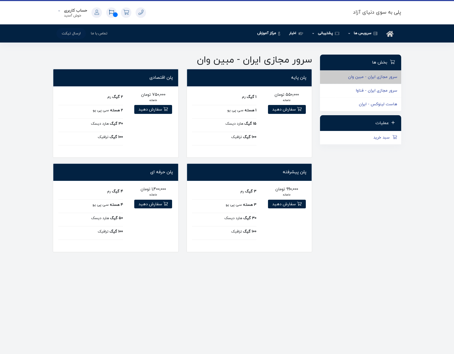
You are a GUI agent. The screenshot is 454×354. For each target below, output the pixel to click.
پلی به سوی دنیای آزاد (377, 12)
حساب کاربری (75, 10)
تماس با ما (99, 33)
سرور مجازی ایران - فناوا (376, 90)
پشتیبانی (325, 33)
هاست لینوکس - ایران (378, 104)
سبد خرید (382, 137)
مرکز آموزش (267, 33)
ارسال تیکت (71, 33)
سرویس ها (362, 33)
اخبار (293, 33)
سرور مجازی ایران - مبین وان (372, 77)
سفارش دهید (284, 109)
